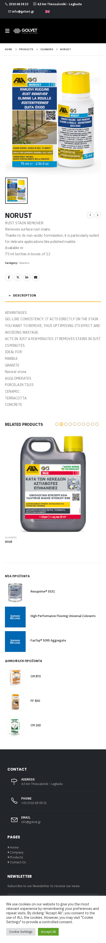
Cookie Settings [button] (21, 932)
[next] (97, 215)
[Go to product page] (53, 484)
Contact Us (18, 862)
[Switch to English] (47, 12)
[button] (9, 31)
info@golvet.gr (23, 11)
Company (16, 852)
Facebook (9, 277)
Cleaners (24, 263)
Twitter (18, 277)
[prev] (90, 215)
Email (36, 277)
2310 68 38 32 (18, 4)
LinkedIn (27, 277)
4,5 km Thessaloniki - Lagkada (59, 4)
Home (14, 847)
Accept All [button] (48, 932)
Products (16, 857)
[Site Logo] (25, 31)
